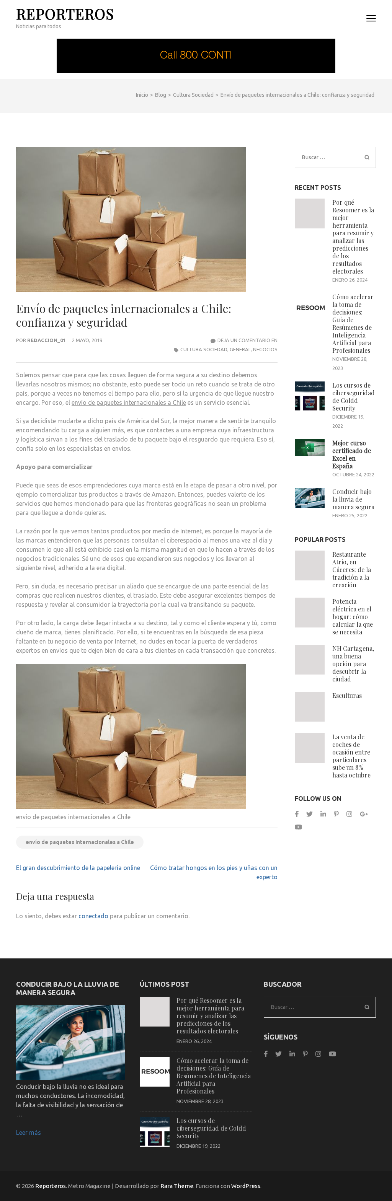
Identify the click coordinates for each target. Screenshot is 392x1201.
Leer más (28, 1132)
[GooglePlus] (364, 814)
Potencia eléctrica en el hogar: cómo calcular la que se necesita (352, 616)
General (240, 349)
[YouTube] (298, 827)
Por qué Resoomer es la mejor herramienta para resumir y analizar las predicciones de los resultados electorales (353, 236)
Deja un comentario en (247, 340)
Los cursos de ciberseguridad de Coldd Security (353, 396)
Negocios (265, 349)
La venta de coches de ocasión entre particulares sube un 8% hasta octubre (351, 756)
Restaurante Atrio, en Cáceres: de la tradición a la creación (351, 569)
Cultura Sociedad (203, 349)
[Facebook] (297, 814)
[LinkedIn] (323, 814)
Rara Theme (176, 1186)
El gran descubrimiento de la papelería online (78, 867)
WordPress (245, 1186)
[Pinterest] (336, 814)
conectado (93, 916)
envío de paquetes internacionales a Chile (129, 402)
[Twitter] (309, 814)
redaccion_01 (46, 340)
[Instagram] (349, 814)
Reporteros (65, 13)
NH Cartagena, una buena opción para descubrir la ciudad (353, 663)
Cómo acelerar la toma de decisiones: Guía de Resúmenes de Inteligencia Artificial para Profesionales (353, 323)
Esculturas (347, 695)
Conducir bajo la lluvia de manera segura (353, 499)
